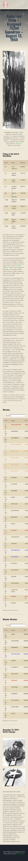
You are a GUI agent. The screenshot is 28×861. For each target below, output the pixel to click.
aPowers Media (20, 853)
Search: (8, 415)
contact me (18, 143)
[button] (6, 420)
